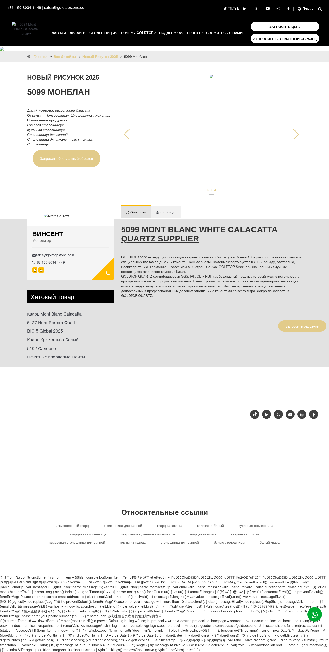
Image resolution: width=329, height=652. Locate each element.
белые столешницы (229, 542)
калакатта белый (210, 525)
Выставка (295, 398)
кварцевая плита (203, 533)
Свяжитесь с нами (224, 32)
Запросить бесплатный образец (66, 158)
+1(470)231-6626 (193, 395)
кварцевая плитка (245, 533)
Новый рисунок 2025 (100, 56)
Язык (306, 9)
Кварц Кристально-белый (53, 339)
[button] (296, 134)
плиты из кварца (133, 542)
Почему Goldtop (137, 32)
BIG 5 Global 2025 (45, 331)
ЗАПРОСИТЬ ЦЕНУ (285, 26)
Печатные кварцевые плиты (56, 357)
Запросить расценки (302, 326)
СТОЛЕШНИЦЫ (102, 32)
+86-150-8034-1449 (24, 7)
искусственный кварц (72, 525)
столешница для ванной (123, 525)
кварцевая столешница (88, 533)
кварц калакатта (169, 525)
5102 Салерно (41, 348)
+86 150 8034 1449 (50, 262)
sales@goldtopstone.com (65, 7)
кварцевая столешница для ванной (77, 542)
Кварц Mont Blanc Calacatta (54, 314)
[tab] (136, 212)
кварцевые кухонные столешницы (148, 533)
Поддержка (170, 32)
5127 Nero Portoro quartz (52, 322)
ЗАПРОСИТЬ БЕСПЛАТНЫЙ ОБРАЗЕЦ (285, 38)
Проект (194, 32)
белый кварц (270, 542)
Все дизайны (65, 56)
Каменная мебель (189, 414)
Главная (58, 32)
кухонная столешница (256, 525)
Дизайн (77, 32)
